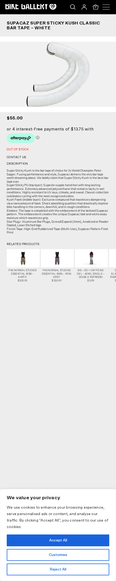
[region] (58, 535)
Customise (58, 555)
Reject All (58, 569)
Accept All (58, 540)
